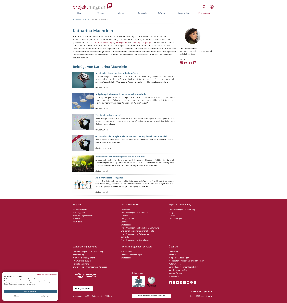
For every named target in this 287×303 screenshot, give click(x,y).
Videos (172, 215)
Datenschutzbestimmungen (46, 274)
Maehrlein (192, 48)
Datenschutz (97, 296)
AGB (87, 296)
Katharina (184, 48)
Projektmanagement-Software (136, 246)
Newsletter (77, 222)
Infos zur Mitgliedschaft (82, 215)
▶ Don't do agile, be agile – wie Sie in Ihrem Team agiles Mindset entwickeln (132, 136)
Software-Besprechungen (131, 255)
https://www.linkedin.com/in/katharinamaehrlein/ (185, 64)
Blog (171, 212)
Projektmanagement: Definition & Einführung (140, 228)
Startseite (77, 19)
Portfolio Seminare (81, 264)
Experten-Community (180, 204)
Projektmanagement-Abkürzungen (135, 234)
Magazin (77, 204)
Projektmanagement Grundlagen (135, 240)
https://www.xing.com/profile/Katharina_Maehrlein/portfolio (190, 64)
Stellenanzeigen (175, 219)
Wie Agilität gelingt (142, 42)
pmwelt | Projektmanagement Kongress (90, 267)
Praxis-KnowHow (130, 204)
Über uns (173, 246)
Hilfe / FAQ (173, 251)
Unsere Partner (175, 273)
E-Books (124, 215)
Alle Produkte (126, 251)
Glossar (124, 222)
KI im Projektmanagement (84, 258)
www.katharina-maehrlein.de (181, 64)
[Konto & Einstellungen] (211, 7)
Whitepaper (126, 225)
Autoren (86, 19)
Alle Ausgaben (79, 212)
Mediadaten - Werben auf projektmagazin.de (188, 261)
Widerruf (109, 296)
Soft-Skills (125, 237)
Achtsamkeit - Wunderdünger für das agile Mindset (120, 156)
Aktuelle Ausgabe (80, 209)
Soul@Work (121, 42)
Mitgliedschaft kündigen (179, 258)
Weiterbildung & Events (85, 246)
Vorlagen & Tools (128, 219)
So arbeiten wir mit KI (178, 270)
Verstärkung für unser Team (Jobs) (183, 267)
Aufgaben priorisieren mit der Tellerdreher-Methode (121, 94)
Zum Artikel (103, 87)
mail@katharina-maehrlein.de (194, 64)
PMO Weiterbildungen (82, 261)
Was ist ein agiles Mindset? (108, 115)
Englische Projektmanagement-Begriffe (137, 231)
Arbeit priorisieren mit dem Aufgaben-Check (117, 73)
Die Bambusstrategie (104, 42)
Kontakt (172, 255)
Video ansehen (104, 148)
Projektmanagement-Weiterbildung (88, 251)
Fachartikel (125, 209)
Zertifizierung (78, 255)
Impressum (174, 276)
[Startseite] (92, 7)
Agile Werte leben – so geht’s (109, 177)
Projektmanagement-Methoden (134, 212)
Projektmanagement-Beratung (182, 209)
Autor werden (175, 264)
